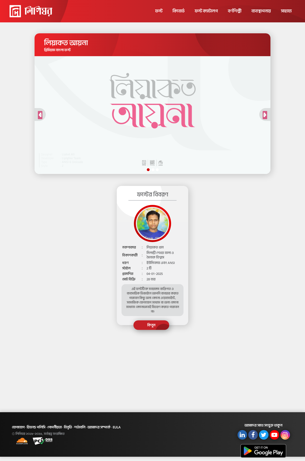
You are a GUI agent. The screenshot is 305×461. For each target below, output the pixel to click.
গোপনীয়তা (54, 427)
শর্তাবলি (79, 427)
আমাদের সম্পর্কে (99, 427)
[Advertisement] (152, 367)
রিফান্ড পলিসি (36, 427)
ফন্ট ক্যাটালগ (206, 11)
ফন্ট (159, 11)
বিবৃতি (68, 427)
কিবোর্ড (179, 11)
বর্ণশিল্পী (234, 11)
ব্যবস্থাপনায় (261, 11)
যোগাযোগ (18, 427)
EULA (117, 427)
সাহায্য (286, 11)
